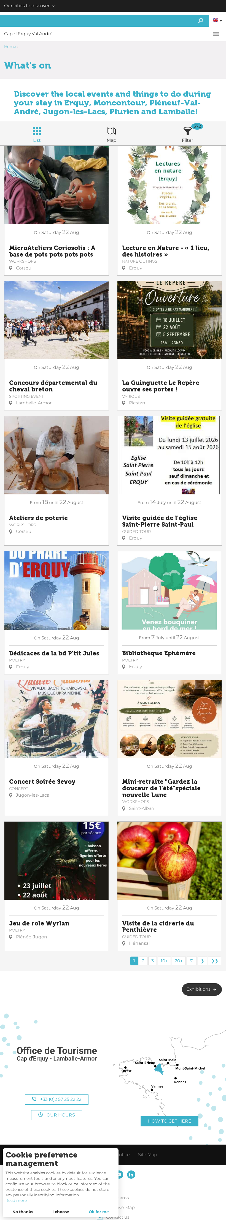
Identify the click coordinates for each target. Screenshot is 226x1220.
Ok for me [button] (99, 1211)
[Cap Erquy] (56, 1054)
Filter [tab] (187, 140)
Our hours (60, 1115)
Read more (16, 1200)
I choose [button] (60, 1211)
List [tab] (37, 140)
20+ (179, 960)
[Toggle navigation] (216, 34)
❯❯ (214, 960)
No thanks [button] (22, 1211)
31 (192, 960)
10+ (164, 960)
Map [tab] (111, 140)
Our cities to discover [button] (27, 5)
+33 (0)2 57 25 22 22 (60, 1099)
